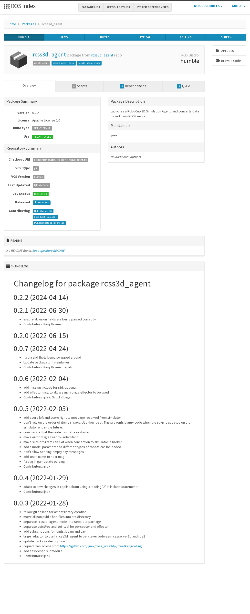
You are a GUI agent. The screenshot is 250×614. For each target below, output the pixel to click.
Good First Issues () (45, 217)
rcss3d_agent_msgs (89, 63)
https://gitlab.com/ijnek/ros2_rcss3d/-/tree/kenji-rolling (101, 546)
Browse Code (230, 60)
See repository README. (48, 250)
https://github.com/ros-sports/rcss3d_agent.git (60, 159)
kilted (105, 37)
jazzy (64, 37)
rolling (186, 37)
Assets (80, 86)
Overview (29, 85)
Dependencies (134, 86)
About (238, 6)
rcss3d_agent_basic (63, 63)
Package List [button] (91, 7)
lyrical (145, 37)
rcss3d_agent (49, 54)
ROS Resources (207, 6)
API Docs (227, 50)
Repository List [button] (118, 7)
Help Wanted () (43, 211)
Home (12, 24)
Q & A (184, 86)
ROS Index (23, 6)
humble (24, 37)
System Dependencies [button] (152, 7)
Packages (29, 24)
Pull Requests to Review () (49, 222)
